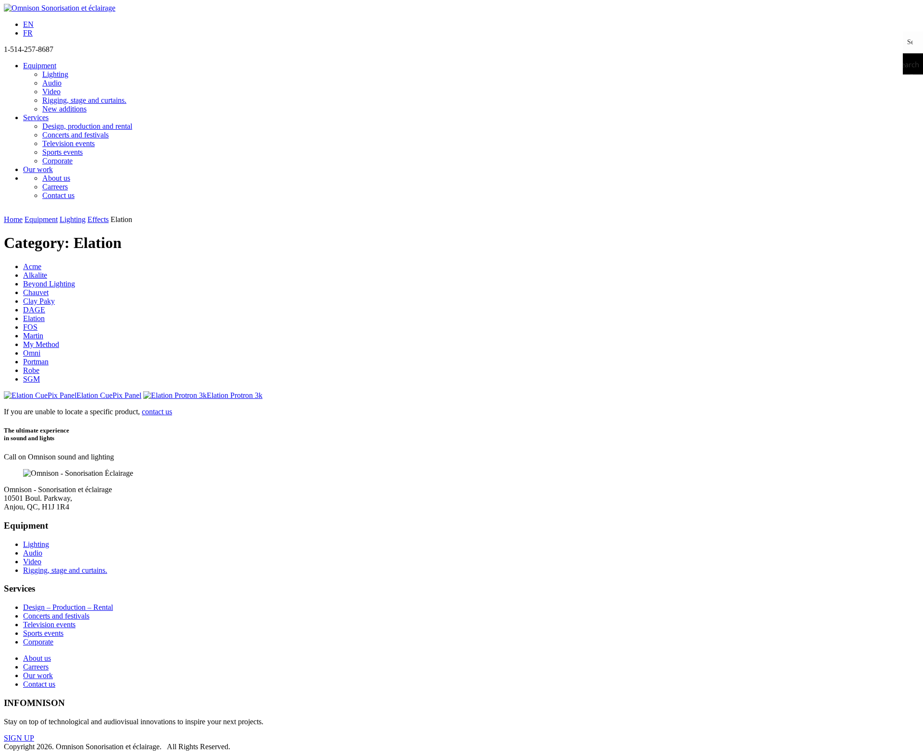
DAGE (34, 310)
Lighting (55, 74)
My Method (41, 344)
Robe (31, 370)
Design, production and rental (87, 126)
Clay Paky (39, 301)
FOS (30, 327)
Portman (36, 362)
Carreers (55, 187)
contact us (157, 412)
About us (56, 178)
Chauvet (36, 292)
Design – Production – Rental (68, 607)
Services (36, 117)
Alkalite (35, 275)
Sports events (62, 152)
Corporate (57, 161)
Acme (32, 266)
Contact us (58, 195)
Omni (31, 353)
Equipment (39, 66)
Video (51, 91)
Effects (98, 219)
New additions (64, 109)
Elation (34, 318)
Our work (38, 169)
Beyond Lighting (49, 284)
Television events (68, 143)
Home (13, 219)
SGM (31, 379)
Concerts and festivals (75, 135)
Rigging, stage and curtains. (84, 100)
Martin (33, 336)
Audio (52, 83)
